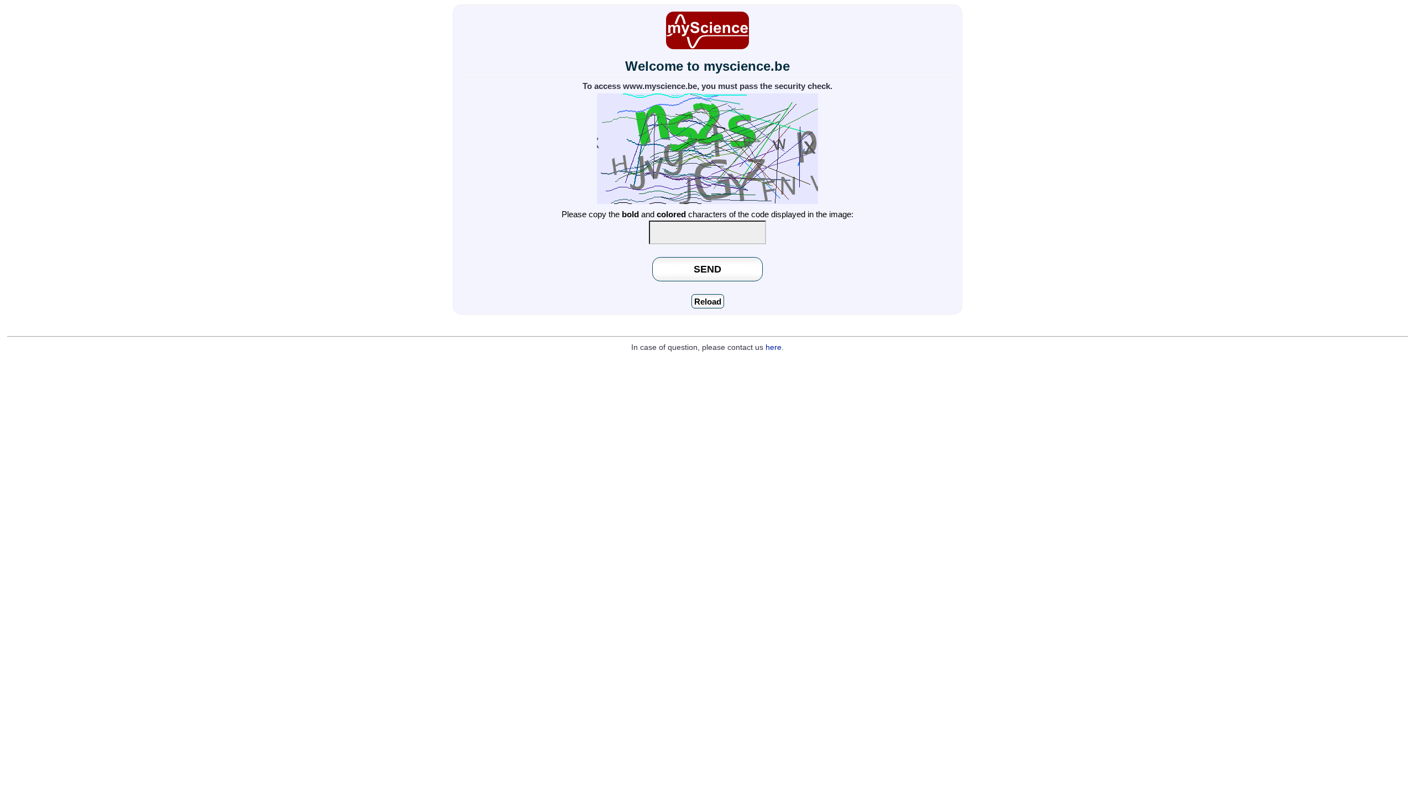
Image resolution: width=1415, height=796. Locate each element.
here (774, 347)
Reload (707, 301)
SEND (707, 269)
